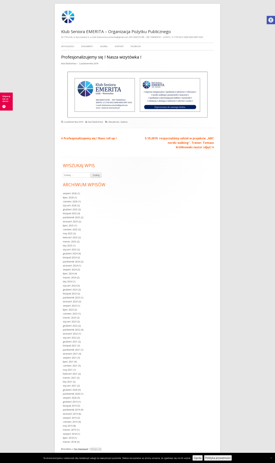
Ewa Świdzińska (68, 63)
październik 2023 (71, 297)
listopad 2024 (70, 257)
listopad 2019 (70, 405)
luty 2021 (67, 381)
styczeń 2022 (70, 337)
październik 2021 (71, 349)
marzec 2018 (69, 441)
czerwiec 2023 (70, 313)
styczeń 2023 (70, 321)
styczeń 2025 (70, 249)
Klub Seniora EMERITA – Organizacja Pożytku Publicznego (116, 31)
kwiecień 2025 (70, 237)
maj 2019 (68, 425)
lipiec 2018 (68, 437)
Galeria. (104, 46)
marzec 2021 (69, 377)
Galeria (123, 121)
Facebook (136, 46)
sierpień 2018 (70, 433)
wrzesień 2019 (70, 413)
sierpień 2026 (70, 193)
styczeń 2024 (70, 285)
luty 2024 (67, 281)
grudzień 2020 (70, 389)
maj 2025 (68, 233)
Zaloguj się (96, 449)
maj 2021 (68, 369)
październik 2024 (71, 261)
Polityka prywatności (218, 458)
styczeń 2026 (70, 205)
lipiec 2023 (68, 309)
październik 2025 (71, 217)
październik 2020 (71, 393)
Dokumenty (87, 46)
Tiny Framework (81, 449)
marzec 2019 (69, 429)
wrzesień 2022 (70, 333)
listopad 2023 (70, 293)
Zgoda (197, 458)
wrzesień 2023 (70, 301)
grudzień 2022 (70, 325)
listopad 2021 (70, 345)
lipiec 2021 (68, 361)
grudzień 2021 (70, 341)
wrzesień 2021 (70, 353)
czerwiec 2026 (70, 201)
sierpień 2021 (70, 357)
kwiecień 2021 (70, 373)
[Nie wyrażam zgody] (271, 458)
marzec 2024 (69, 277)
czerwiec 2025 (70, 229)
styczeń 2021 (70, 385)
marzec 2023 (69, 317)
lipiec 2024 (68, 273)
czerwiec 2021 (70, 365)
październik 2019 (71, 409)
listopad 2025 (70, 213)
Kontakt (119, 46)
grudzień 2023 (70, 289)
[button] (271, 20)
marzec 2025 (69, 241)
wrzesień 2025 (70, 221)
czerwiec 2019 (70, 421)
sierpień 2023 (70, 305)
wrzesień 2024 (70, 265)
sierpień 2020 (70, 397)
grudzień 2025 (70, 209)
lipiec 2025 (68, 225)
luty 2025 (67, 245)
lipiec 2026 (68, 197)
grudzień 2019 (70, 401)
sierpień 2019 (70, 417)
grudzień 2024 (70, 253)
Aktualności (67, 46)
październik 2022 (71, 329)
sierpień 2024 (70, 269)
